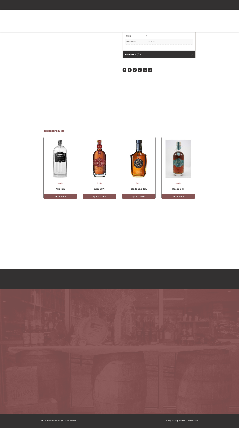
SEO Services (70, 421)
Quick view (60, 196)
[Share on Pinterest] (140, 70)
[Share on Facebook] (130, 70)
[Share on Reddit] (150, 70)
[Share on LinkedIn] (145, 70)
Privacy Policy (170, 421)
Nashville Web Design (54, 421)
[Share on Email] (124, 70)
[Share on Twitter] (135, 70)
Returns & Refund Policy (188, 421)
